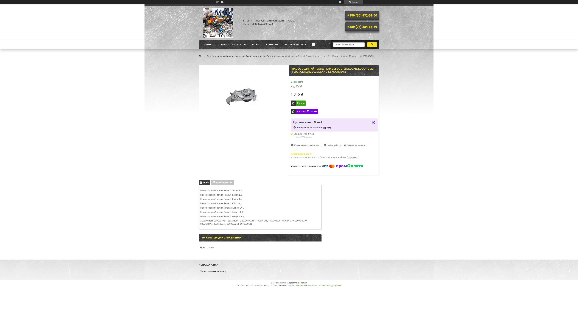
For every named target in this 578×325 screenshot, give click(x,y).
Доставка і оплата (295, 44)
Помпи (270, 56)
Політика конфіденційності (330, 286)
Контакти (272, 44)
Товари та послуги (229, 44)
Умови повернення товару (213, 271)
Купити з (301, 111)
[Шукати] (372, 44)
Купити (301, 103)
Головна (207, 44)
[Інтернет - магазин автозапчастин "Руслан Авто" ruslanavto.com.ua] (218, 22)
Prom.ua (303, 283)
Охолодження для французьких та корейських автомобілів (236, 56)
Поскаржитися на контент (306, 286)
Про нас (255, 44)
